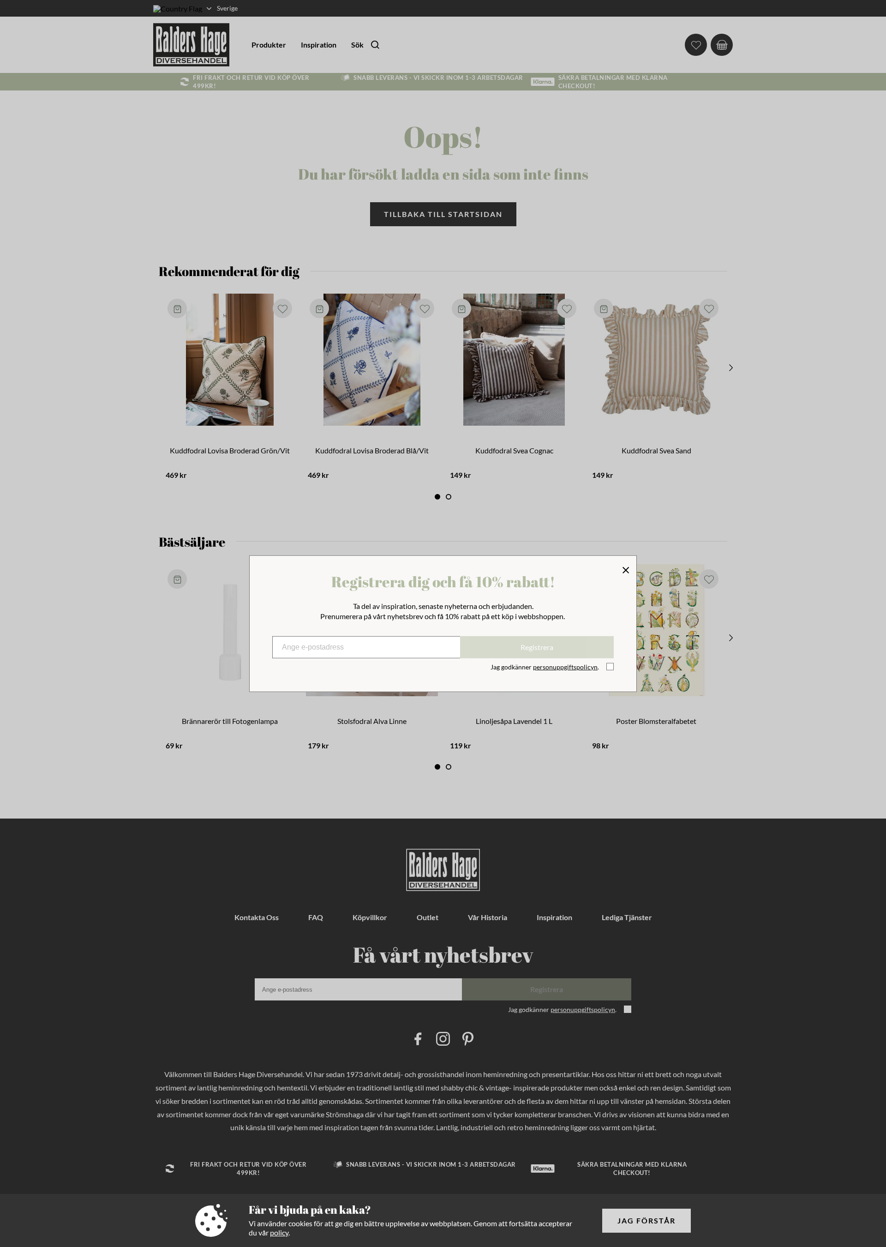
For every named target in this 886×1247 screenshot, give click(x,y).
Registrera (537, 647)
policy (279, 1232)
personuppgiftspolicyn (565, 667)
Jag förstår (646, 1220)
